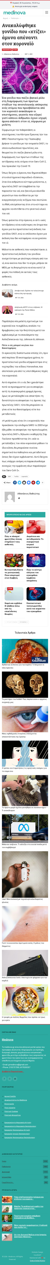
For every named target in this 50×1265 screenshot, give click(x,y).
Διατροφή (6, 1172)
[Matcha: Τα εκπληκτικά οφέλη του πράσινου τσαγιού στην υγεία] (7, 1209)
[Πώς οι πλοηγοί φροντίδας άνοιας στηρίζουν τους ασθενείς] (14, 527)
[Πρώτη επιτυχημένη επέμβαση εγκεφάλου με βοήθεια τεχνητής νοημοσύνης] (7, 1218)
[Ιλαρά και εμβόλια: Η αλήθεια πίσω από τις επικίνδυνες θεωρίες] (14, 594)
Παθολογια (7, 49)
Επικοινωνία (9, 1104)
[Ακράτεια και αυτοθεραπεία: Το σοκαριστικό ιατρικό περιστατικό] (36, 527)
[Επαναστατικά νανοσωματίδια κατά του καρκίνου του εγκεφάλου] (36, 594)
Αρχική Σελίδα (10, 1096)
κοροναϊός (25, 476)
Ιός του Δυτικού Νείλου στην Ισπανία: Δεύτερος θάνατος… (30, 1236)
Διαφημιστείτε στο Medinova (15, 1100)
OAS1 (9, 476)
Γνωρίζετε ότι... (8, 1182)
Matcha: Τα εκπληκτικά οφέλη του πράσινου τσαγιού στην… (28, 1207)
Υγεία (4, 1161)
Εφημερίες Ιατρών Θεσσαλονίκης (17, 1134)
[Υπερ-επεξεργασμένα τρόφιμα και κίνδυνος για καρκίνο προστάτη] (7, 1199)
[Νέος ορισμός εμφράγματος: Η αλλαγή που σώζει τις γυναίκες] (7, 1227)
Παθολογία (6, 1167)
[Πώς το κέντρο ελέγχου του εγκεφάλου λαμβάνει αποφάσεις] (36, 560)
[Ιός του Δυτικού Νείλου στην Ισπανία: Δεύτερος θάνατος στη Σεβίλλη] (7, 1237)
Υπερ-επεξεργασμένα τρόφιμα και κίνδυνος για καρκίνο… (29, 1198)
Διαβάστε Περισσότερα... (13, 1071)
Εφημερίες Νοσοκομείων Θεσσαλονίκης (19, 1137)
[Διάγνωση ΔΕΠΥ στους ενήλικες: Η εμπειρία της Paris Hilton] (7, 310)
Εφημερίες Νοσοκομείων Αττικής (17, 1130)
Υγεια (15, 49)
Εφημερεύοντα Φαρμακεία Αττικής (17, 1123)
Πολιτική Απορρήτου (12, 1115)
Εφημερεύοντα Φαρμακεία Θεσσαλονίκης (20, 1126)
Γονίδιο (16, 476)
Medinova (7, 1039)
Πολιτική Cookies (11, 1111)
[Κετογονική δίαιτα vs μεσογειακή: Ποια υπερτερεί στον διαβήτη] (14, 560)
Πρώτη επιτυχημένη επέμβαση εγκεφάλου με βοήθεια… (27, 1217)
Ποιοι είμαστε (9, 1108)
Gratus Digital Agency (37, 1261)
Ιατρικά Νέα (6, 1177)
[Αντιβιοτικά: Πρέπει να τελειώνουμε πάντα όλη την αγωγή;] (7, 293)
